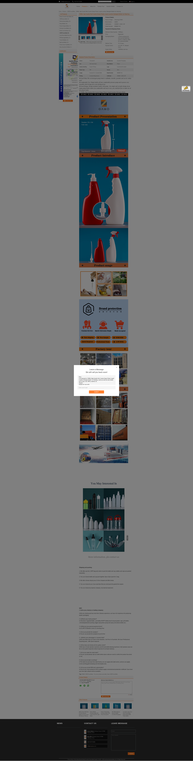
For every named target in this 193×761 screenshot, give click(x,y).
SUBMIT (96, 392)
